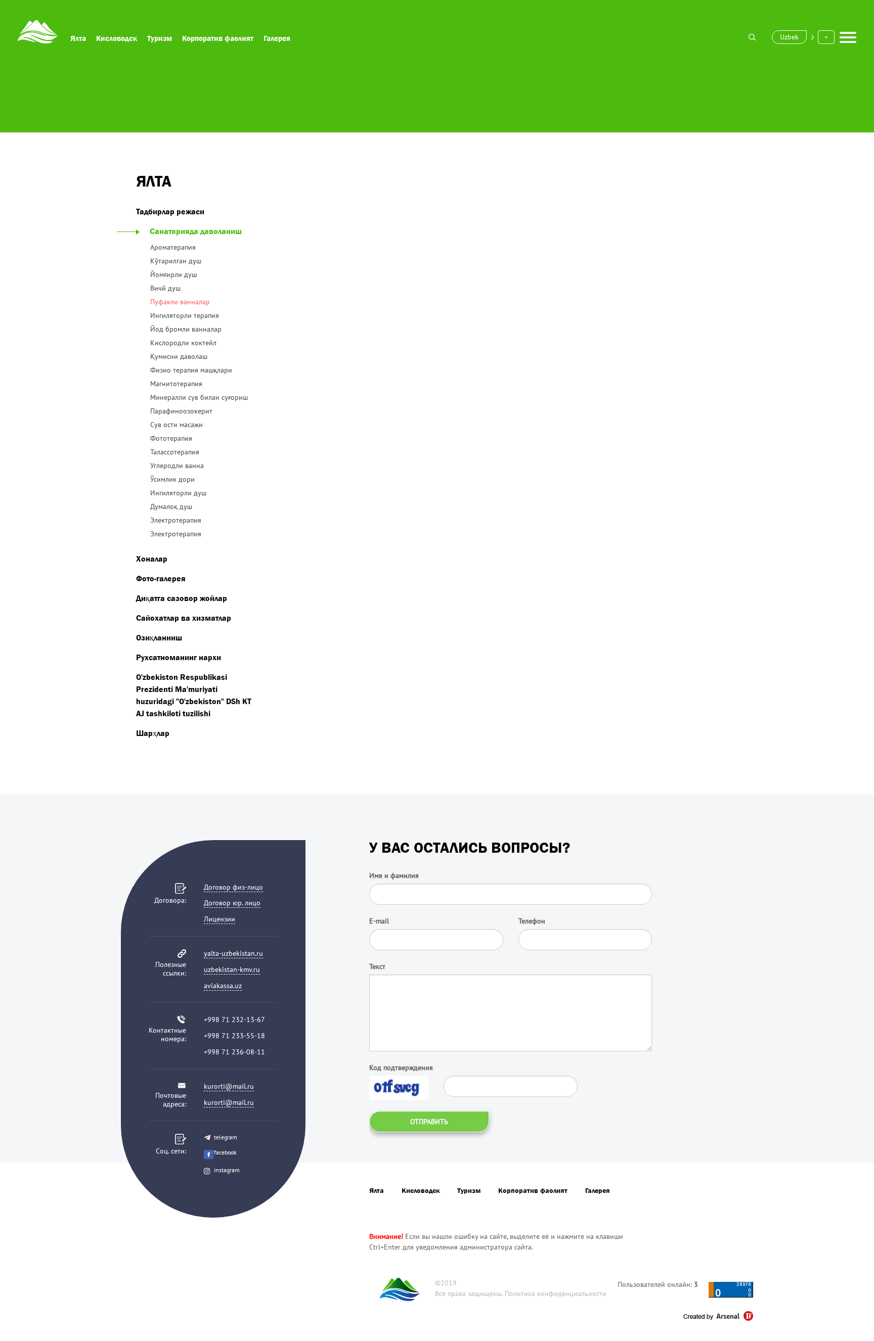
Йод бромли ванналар (186, 329)
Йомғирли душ (173, 274)
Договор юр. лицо (232, 902)
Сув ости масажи (176, 424)
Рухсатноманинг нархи (178, 657)
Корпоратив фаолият (217, 38)
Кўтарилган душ (175, 260)
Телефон (531, 921)
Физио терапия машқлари (191, 370)
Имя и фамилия (394, 875)
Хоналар (151, 558)
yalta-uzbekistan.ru (233, 953)
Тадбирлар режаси (170, 211)
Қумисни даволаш (178, 356)
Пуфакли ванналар (180, 301)
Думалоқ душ (171, 506)
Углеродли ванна (177, 465)
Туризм (159, 38)
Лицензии (219, 918)
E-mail (379, 921)
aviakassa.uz (223, 985)
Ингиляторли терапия (184, 315)
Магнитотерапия (176, 383)
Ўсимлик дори (172, 479)
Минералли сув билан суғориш (199, 397)
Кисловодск (116, 38)
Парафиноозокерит (181, 410)
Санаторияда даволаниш (196, 231)
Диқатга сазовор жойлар (181, 598)
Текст (377, 966)
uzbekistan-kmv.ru (232, 969)
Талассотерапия (174, 451)
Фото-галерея (161, 578)
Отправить (429, 1121)
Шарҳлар (152, 732)
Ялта (78, 38)
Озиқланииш (159, 637)
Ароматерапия (173, 247)
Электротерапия (175, 520)
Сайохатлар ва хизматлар (183, 617)
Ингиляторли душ (178, 492)
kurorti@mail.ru (229, 1086)
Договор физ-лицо (233, 887)
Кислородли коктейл (183, 342)
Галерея (277, 38)
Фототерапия (171, 438)
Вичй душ (165, 288)
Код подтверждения (401, 1067)
